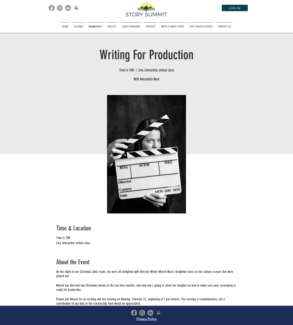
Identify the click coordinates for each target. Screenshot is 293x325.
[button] (201, 24)
